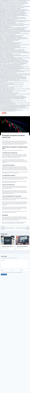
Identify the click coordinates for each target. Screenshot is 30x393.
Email (12, 270)
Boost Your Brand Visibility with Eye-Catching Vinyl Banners (7, 227)
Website (22, 270)
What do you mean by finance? (7, 246)
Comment (3, 260)
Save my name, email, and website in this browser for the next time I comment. (12, 272)
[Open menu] (28, 113)
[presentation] (7, 240)
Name (2, 270)
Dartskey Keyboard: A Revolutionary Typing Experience (22, 227)
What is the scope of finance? (22, 246)
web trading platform (12, 222)
